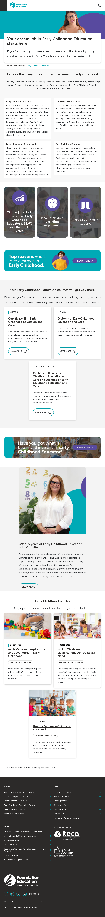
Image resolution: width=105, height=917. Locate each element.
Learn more (16, 351)
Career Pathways (18, 66)
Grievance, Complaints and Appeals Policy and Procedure (25, 850)
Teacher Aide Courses (14, 814)
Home (6, 66)
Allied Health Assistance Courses (19, 792)
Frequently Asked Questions (66, 818)
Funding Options (61, 801)
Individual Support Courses (16, 796)
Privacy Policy (10, 844)
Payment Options (62, 796)
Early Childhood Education (38, 66)
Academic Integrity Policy (16, 860)
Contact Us (59, 814)
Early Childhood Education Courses (20, 805)
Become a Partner (62, 805)
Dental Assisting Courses (15, 801)
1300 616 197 (34, 894)
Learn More (28, 587)
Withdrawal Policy (12, 840)
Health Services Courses (15, 809)
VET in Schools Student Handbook (20, 836)
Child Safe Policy (11, 855)
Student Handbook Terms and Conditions (23, 832)
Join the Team (60, 809)
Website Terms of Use (27, 907)
